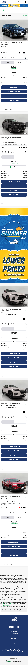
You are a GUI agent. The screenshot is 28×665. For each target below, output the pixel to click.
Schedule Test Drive (14, 91)
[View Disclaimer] (14, 57)
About (14, 643)
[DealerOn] (13, 658)
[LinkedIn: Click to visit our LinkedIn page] (8, 650)
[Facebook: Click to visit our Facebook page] (4, 650)
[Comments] (26, 58)
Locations (14, 646)
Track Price (15, 72)
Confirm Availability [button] (14, 87)
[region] (14, 80)
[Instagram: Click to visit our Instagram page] (16, 650)
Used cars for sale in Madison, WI (9, 604)
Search (22, 10)
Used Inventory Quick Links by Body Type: (12, 610)
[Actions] (25, 44)
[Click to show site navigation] (26, 2)
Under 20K (14, 636)
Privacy (18, 660)
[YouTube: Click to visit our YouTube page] (20, 650)
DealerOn (14, 660)
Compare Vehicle (8, 109)
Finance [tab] (20, 62)
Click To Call (14, 96)
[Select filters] (23, 15)
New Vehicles (14, 631)
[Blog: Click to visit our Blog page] (12, 650)
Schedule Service (14, 641)
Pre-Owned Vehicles (14, 633)
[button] (26, 30)
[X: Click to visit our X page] (24, 650)
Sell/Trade (14, 638)
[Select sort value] (26, 16)
